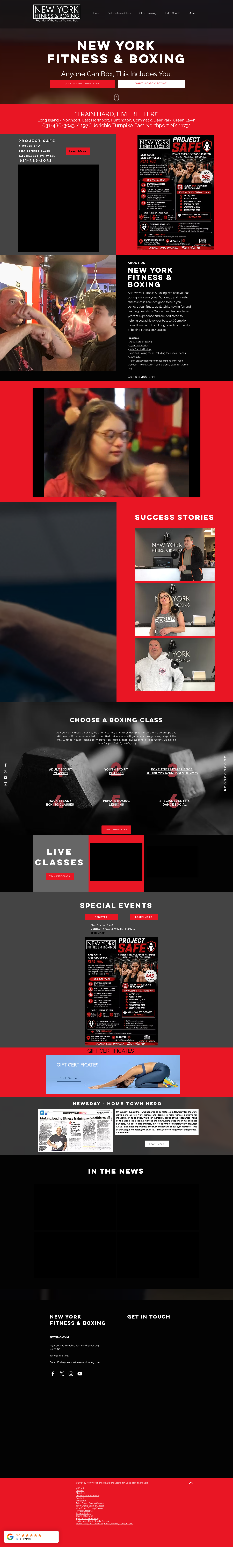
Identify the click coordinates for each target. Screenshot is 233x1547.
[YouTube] (5, 777)
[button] (210, 577)
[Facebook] (5, 765)
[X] (5, 771)
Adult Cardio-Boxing (141, 341)
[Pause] (37, 492)
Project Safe (145, 364)
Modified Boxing (138, 353)
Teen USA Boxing (139, 345)
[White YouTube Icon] (80, 1374)
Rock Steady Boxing (140, 360)
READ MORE (98, 933)
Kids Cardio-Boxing (140, 349)
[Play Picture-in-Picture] (189, 492)
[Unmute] (43, 492)
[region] (113, 1079)
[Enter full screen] (195, 492)
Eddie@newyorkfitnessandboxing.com (78, 1362)
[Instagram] (5, 784)
